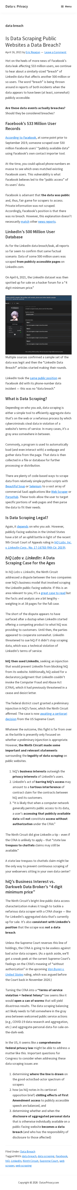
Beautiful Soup (15, 486)
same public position (43, 378)
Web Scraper (59, 492)
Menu (68, 6)
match (25, 221)
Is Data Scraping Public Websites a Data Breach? (33, 41)
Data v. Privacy (16, 6)
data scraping (46, 1156)
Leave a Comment (55, 52)
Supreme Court (49, 1161)
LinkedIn (16, 1161)
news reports (47, 221)
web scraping (24, 1165)
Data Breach (27, 1151)
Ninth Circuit (30, 1161)
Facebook (61, 1156)
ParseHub (11, 497)
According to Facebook (20, 137)
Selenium (35, 486)
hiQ (7, 1161)
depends (22, 526)
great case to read (53, 593)
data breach (29, 1156)
